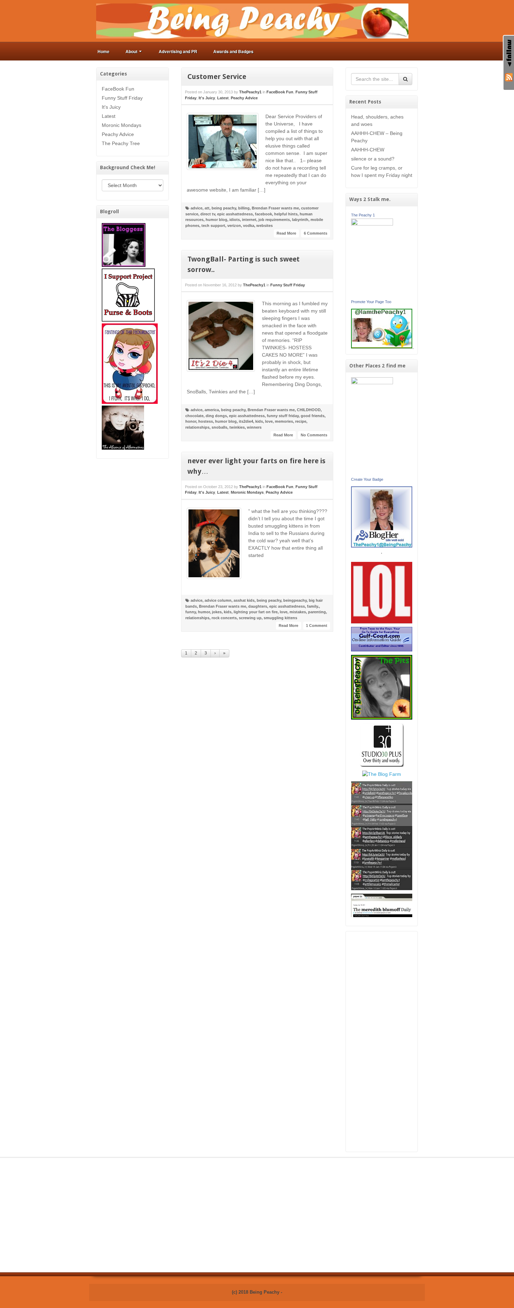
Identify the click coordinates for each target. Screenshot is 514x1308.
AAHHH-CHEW (367, 149)
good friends (312, 416)
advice (196, 208)
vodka (248, 225)
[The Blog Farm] (381, 774)
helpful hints (286, 214)
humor (204, 612)
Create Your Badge (367, 479)
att (207, 208)
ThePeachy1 (250, 92)
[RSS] (509, 76)
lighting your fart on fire (256, 612)
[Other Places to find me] (382, 744)
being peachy (224, 208)
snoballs (219, 427)
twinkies (237, 427)
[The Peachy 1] (372, 257)
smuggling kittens (280, 618)
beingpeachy (295, 600)
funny (190, 612)
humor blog (216, 219)
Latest (108, 116)
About (131, 51)
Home (103, 51)
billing (244, 208)
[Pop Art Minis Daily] (381, 835)
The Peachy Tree (121, 143)
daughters (257, 606)
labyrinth (300, 219)
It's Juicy (111, 107)
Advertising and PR (178, 51)
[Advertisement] (382, 1041)
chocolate (194, 416)
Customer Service (216, 76)
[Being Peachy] (252, 20)
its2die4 (246, 421)
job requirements (274, 219)
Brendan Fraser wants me (275, 208)
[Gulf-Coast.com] (382, 639)
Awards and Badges (233, 51)
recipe (300, 421)
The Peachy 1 (363, 215)
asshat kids (244, 600)
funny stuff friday (283, 416)
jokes (217, 612)
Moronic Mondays (121, 125)
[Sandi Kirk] (372, 426)
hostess (205, 421)
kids (259, 421)
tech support (213, 225)
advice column (218, 600)
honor (190, 421)
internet (249, 219)
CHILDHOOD (309, 410)
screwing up (250, 618)
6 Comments (315, 233)
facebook (263, 214)
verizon (234, 225)
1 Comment (316, 625)
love (269, 421)
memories (284, 421)
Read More (286, 233)
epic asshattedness (235, 214)
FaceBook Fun (118, 89)
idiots (234, 219)
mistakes (298, 612)
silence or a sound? (372, 159)
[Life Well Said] (382, 516)
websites (264, 225)
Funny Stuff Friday (122, 98)
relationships (197, 427)
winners (254, 427)
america (212, 410)
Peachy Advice (118, 134)
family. (313, 606)
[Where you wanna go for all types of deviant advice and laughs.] (123, 244)
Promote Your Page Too (371, 302)
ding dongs (216, 416)
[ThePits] (382, 686)
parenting (317, 612)
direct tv (207, 214)
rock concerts (224, 618)
